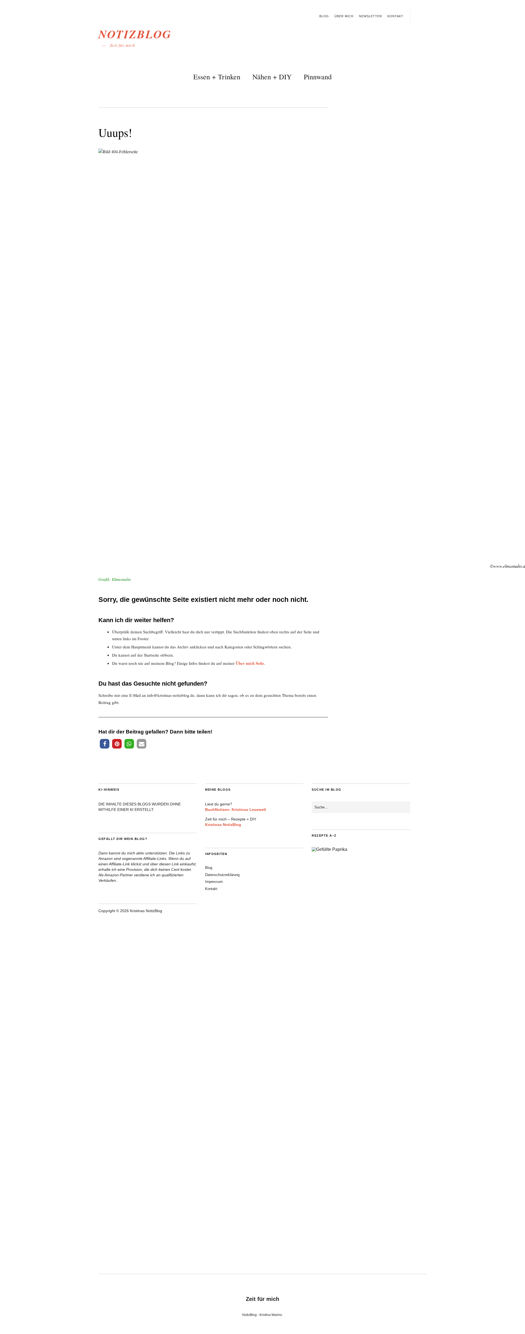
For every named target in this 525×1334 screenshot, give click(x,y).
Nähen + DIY (272, 76)
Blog (324, 16)
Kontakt (395, 16)
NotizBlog (134, 34)
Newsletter (370, 16)
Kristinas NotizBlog (223, 824)
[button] (104, 744)
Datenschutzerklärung (222, 875)
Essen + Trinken (216, 76)
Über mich (344, 16)
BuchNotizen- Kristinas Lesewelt (235, 809)
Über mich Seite (250, 663)
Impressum (214, 882)
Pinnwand (318, 76)
